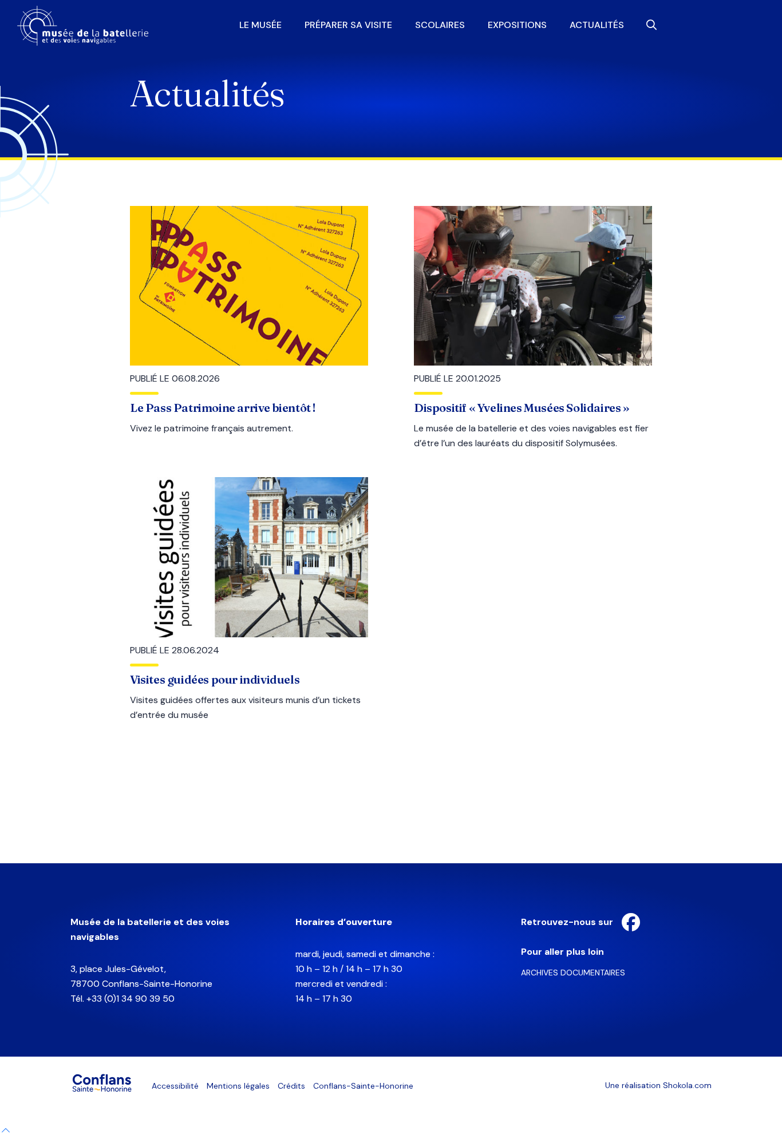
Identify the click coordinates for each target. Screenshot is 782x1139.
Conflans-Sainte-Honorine (363, 1086)
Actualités (597, 25)
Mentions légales (238, 1086)
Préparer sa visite (348, 25)
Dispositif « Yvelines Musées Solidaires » (522, 407)
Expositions (517, 25)
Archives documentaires (573, 972)
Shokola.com (687, 1085)
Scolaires (440, 25)
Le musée (260, 25)
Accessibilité (175, 1086)
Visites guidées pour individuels (214, 679)
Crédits (291, 1086)
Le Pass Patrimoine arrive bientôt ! (222, 407)
